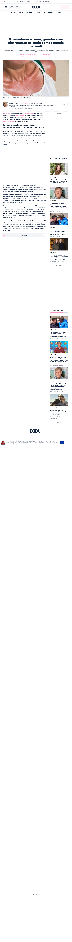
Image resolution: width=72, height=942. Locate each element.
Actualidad (13, 12)
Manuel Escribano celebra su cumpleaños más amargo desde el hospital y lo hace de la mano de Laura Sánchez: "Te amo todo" (59, 257)
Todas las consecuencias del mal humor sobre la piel (36, 57)
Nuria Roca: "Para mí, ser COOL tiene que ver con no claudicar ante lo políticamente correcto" (59, 181)
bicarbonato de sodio (8, 121)
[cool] (36, 7)
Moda (44, 12)
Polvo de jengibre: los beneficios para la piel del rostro (36, 54)
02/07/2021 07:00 (13, 108)
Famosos (37, 12)
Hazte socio (66, 7)
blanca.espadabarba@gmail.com (36, 103)
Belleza (21, 12)
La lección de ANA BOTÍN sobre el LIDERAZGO (41, 1)
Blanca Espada (14, 103)
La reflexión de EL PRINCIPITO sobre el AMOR (20, 1)
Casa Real (29, 12)
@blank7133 (24, 103)
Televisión (51, 12)
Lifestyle (59, 12)
